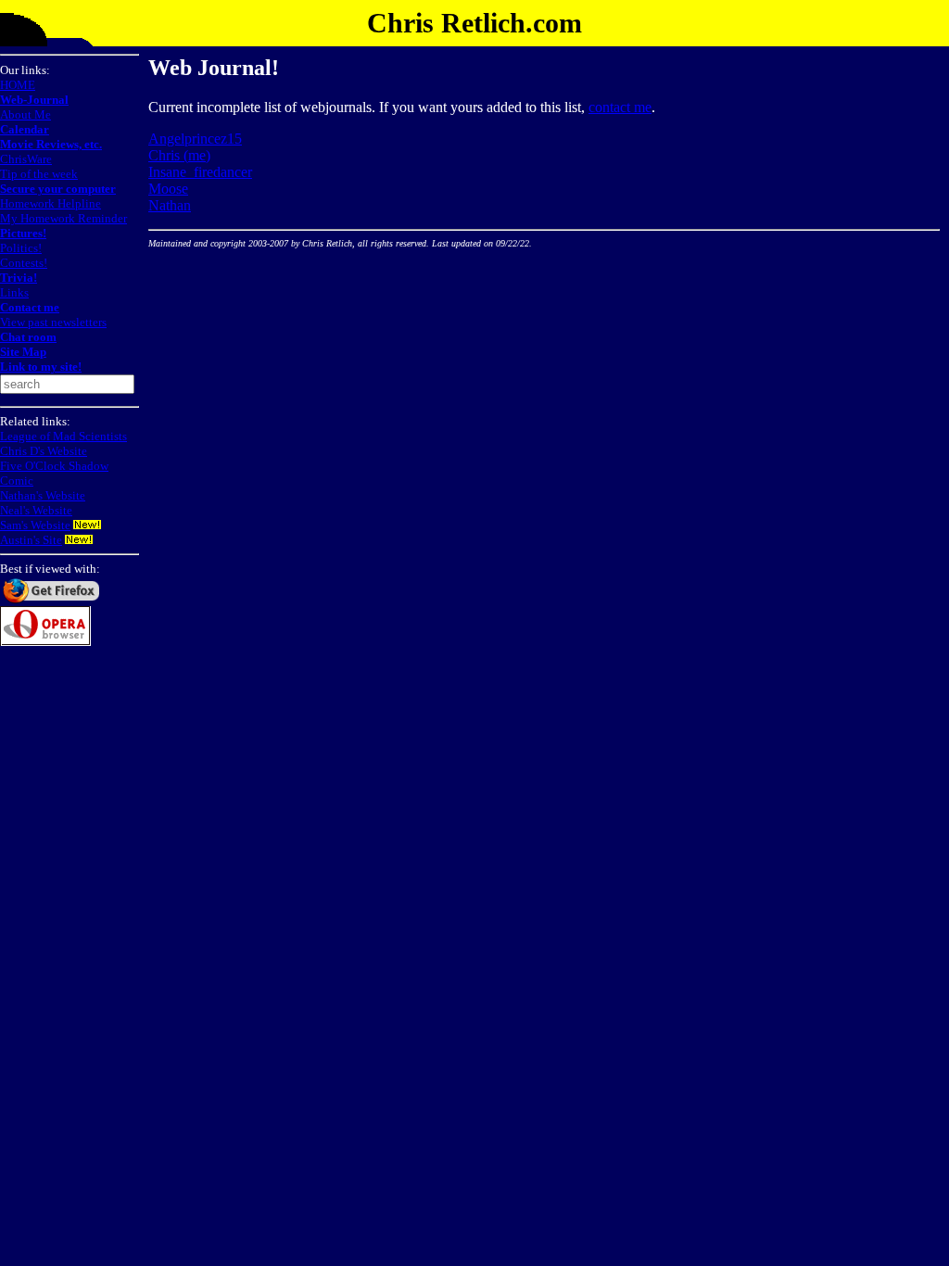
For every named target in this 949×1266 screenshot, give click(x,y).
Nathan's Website (42, 495)
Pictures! (23, 233)
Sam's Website (35, 525)
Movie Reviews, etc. (51, 144)
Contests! (23, 263)
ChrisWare (26, 159)
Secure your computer (58, 189)
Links (14, 292)
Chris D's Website (43, 451)
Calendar (24, 129)
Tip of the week (39, 174)
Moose (168, 188)
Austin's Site (31, 540)
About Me (25, 114)
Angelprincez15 (195, 138)
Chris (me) (179, 155)
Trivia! (18, 278)
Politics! (21, 248)
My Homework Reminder (63, 218)
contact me (620, 107)
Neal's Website (36, 510)
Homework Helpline (50, 203)
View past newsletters (53, 322)
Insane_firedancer (200, 172)
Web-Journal (34, 100)
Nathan (169, 205)
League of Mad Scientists (63, 436)
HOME (17, 85)
